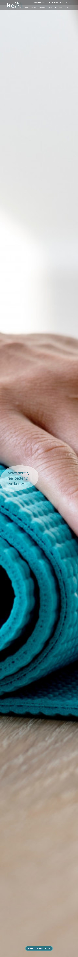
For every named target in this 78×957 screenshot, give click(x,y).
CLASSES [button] (50, 7)
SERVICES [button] (34, 7)
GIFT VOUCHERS (59, 7)
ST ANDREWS (42, 7)
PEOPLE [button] (27, 7)
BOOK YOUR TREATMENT (39, 948)
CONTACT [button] (68, 7)
